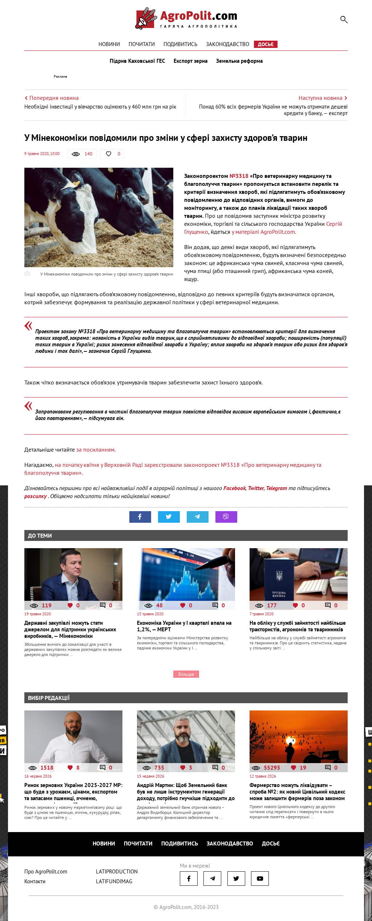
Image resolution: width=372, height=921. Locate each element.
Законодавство (227, 44)
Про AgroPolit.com (45, 871)
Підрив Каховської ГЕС (137, 61)
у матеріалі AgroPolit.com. (263, 231)
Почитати (142, 44)
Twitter (256, 488)
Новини (109, 44)
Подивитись (180, 44)
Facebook (234, 488)
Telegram (276, 488)
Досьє (266, 44)
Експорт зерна (190, 61)
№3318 (239, 175)
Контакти (34, 881)
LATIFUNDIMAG (114, 881)
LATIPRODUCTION (117, 871)
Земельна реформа (239, 61)
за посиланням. (96, 449)
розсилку (36, 496)
